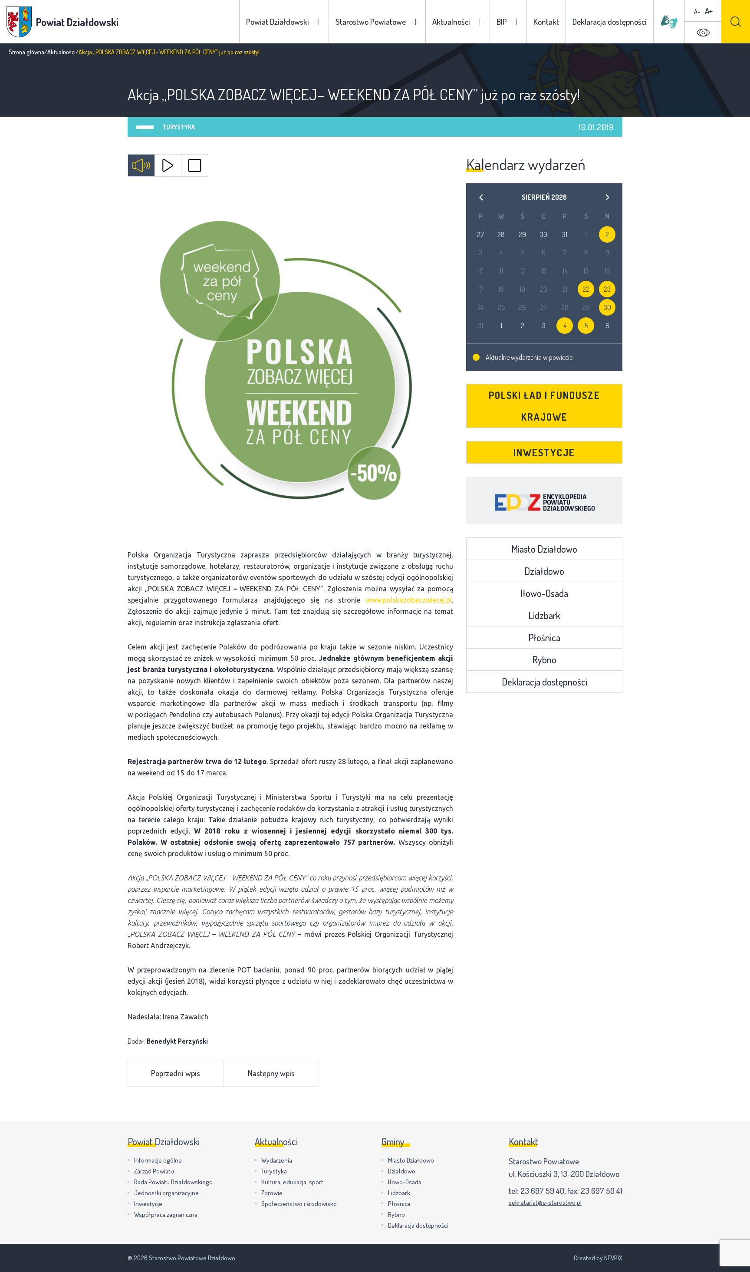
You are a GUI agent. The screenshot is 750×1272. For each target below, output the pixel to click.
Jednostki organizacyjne (166, 1193)
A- (697, 11)
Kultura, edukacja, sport (292, 1182)
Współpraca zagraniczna (165, 1214)
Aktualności (451, 21)
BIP (502, 21)
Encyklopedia (544, 500)
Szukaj (735, 21)
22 (585, 289)
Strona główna (26, 52)
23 (607, 289)
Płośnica (544, 637)
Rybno (544, 659)
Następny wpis (271, 1073)
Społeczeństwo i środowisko (299, 1204)
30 (607, 307)
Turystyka (178, 127)
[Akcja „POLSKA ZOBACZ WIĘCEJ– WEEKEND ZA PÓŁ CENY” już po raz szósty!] (290, 365)
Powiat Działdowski (277, 21)
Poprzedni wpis (175, 1073)
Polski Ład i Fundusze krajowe (544, 406)
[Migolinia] (669, 21)
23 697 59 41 (601, 1190)
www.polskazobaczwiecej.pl (409, 600)
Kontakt (546, 21)
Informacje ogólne (158, 1160)
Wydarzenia (276, 1160)
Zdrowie (272, 1193)
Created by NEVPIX (598, 1258)
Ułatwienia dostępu (703, 32)
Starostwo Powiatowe (371, 21)
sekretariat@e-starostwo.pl (545, 1202)
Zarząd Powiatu (154, 1171)
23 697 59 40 (542, 1190)
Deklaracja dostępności (609, 21)
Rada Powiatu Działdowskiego (173, 1182)
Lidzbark (544, 615)
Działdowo (544, 571)
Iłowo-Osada (544, 593)
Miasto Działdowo (544, 549)
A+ (709, 10)
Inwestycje (544, 452)
